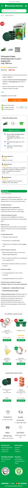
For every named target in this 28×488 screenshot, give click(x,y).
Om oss (3, 461)
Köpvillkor (17, 447)
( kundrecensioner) (12, 67)
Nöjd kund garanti (6, 459)
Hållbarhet (18, 451)
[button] (2, 6)
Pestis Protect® (12, 95)
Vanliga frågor (5, 449)
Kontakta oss (4, 451)
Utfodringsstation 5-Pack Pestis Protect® (7, 391)
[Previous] (3, 32)
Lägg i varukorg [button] (7, 340)
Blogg (16, 463)
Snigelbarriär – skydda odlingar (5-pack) (13, 288)
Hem (2, 15)
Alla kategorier (19, 459)
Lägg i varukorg (17, 100)
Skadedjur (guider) (20, 461)
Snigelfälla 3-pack (21, 330)
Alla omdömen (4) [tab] (6, 193)
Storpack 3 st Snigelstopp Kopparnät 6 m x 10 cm (21, 391)
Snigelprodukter (9, 15)
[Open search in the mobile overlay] (14, 11)
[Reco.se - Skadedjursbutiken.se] (5, 471)
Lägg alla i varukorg (14, 130)
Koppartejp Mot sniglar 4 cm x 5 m (21, 359)
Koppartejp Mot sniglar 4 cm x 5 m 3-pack (7, 332)
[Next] (24, 32)
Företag (17, 449)
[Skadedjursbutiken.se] (14, 6)
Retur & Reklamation (6, 447)
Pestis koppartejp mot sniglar (10, 290)
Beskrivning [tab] (4, 191)
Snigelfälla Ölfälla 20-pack (6, 359)
